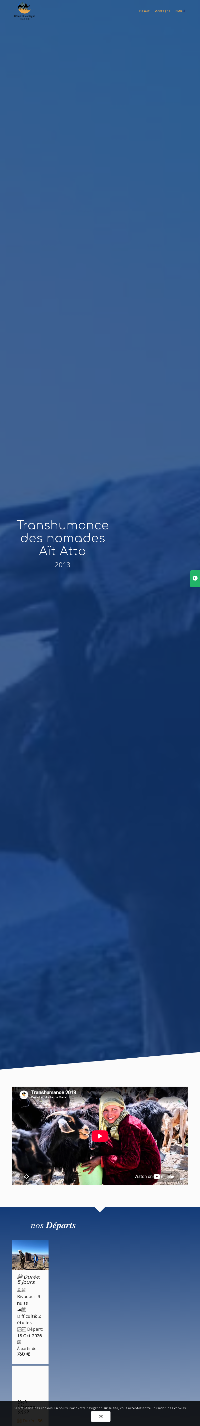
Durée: (28, 1279)
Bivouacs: (28, 1299)
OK (101, 1416)
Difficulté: (29, 1319)
